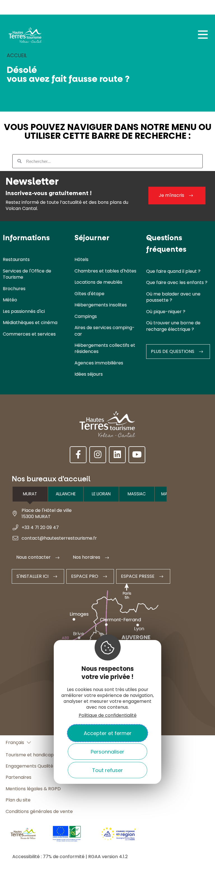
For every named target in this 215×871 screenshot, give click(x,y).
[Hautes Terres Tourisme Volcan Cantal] (25, 36)
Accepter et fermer (108, 733)
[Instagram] (97, 454)
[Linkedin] (117, 454)
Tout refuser (107, 770)
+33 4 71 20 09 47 (40, 527)
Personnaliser (107, 751)
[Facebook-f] (78, 454)
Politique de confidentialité (108, 715)
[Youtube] (136, 454)
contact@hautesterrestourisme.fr (59, 538)
